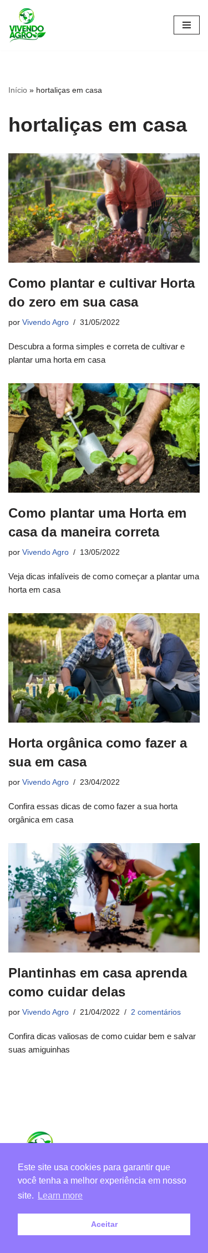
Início (17, 90)
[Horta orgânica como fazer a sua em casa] (104, 668)
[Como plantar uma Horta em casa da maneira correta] (104, 438)
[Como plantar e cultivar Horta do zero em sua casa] (104, 208)
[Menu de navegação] (187, 25)
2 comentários (156, 1012)
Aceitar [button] (104, 1224)
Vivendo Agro (45, 322)
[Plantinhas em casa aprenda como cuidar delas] (104, 898)
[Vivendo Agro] (27, 25)
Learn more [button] (60, 1195)
